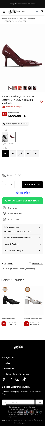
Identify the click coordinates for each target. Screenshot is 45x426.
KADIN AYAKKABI (9, 19)
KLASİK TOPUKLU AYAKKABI (14, 21)
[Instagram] (10, 379)
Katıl (39, 402)
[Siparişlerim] (37, 12)
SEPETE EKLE (32, 184)
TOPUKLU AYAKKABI (27, 19)
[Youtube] (17, 379)
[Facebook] (4, 379)
